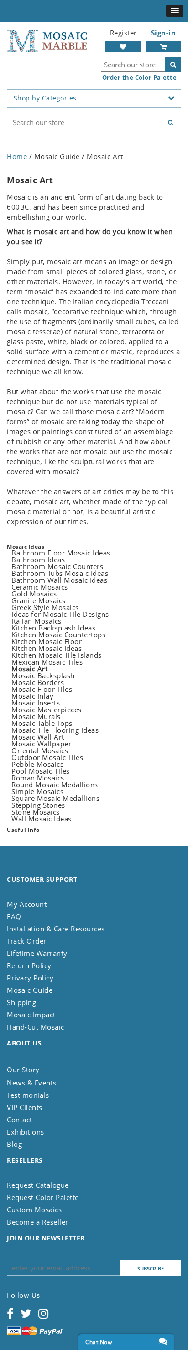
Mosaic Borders (37, 682)
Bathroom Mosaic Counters (57, 566)
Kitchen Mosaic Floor (46, 641)
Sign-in (163, 32)
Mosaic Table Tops (42, 723)
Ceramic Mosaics (39, 586)
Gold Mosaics (34, 593)
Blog (14, 1144)
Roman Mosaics (37, 777)
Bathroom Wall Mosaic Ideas (59, 580)
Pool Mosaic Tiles (40, 770)
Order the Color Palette (139, 77)
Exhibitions (25, 1131)
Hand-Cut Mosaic (35, 1026)
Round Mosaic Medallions (54, 784)
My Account (27, 904)
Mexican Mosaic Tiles (47, 661)
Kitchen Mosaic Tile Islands (56, 655)
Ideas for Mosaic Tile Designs (60, 614)
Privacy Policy (30, 977)
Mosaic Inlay (32, 695)
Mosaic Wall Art (37, 736)
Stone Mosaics (35, 811)
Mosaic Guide (29, 990)
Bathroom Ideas (38, 559)
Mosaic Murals (36, 716)
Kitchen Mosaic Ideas (46, 648)
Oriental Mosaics (39, 750)
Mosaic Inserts (35, 702)
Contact (19, 1119)
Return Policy (29, 965)
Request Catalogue (38, 1185)
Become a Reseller (37, 1221)
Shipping (21, 1002)
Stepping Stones (38, 805)
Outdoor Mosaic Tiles (47, 757)
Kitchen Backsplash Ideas (53, 627)
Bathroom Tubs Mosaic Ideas (59, 573)
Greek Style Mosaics (45, 607)
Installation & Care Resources (56, 928)
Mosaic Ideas (25, 546)
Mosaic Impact (31, 1014)
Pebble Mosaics (37, 764)
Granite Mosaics (38, 600)
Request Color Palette (43, 1197)
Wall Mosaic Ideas (41, 818)
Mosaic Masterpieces (46, 709)
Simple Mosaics (37, 791)
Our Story (23, 1069)
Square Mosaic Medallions (55, 798)
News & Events (32, 1082)
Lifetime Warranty (37, 953)
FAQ (14, 916)
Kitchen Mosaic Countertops (58, 634)
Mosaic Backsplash (43, 675)
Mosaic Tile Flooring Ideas (55, 730)
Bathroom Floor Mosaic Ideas (60, 552)
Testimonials (28, 1095)
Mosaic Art (29, 668)
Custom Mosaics (34, 1209)
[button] (174, 11)
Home (17, 156)
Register (123, 32)
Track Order (27, 940)
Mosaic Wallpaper (41, 743)
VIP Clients (24, 1107)
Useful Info (23, 830)
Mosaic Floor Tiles (41, 689)
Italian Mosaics (36, 620)
